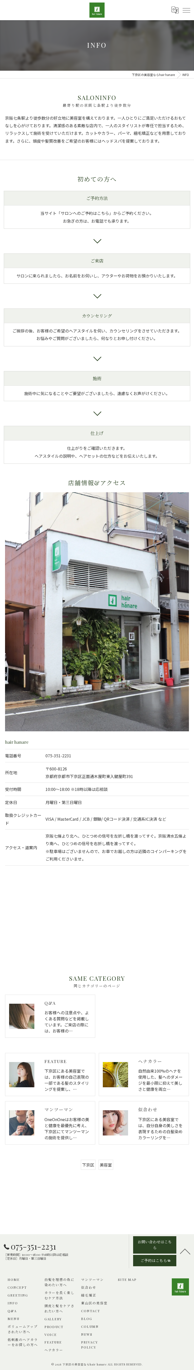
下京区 (88, 1165)
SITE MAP (127, 1279)
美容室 (106, 1165)
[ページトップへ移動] (185, 1251)
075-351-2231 (58, 756)
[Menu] (186, 9)
